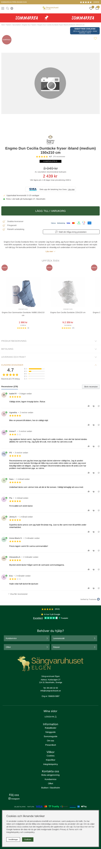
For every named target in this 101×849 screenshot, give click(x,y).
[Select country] (11, 8)
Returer (56, 647)
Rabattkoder (50, 728)
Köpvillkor (50, 760)
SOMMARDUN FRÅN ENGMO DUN (14, 2)
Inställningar (13, 839)
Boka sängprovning (50, 775)
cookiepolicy (29, 832)
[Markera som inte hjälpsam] (94, 406)
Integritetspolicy (50, 764)
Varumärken (16, 25)
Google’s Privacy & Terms (63, 829)
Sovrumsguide (50, 736)
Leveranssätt (58, 638)
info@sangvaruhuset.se (50, 691)
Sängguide (50, 732)
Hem (3, 25)
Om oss (50, 740)
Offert (8, 647)
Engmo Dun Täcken (29, 25)
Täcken (8, 25)
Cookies (50, 756)
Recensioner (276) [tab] (9, 386)
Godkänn (27, 839)
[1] (50, 83)
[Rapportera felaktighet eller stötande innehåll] (99, 406)
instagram (15, 799)
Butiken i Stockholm (50, 788)
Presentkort (50, 745)
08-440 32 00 (52, 688)
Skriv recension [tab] (91, 386)
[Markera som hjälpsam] (89, 406)
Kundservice (11, 638)
